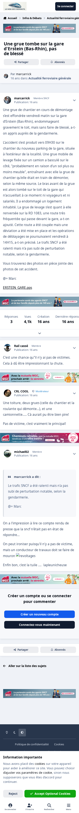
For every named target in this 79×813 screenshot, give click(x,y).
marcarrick (22, 98)
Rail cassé (21, 346)
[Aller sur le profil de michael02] (7, 453)
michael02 (21, 452)
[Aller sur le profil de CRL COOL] (7, 393)
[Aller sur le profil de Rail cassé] (7, 347)
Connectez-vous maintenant (39, 625)
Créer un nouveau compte (40, 614)
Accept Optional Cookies (52, 794)
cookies (40, 764)
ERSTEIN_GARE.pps (17, 287)
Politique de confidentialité (32, 744)
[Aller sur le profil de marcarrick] (6, 76)
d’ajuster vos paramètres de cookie (27, 773)
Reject (13, 794)
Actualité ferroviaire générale (49, 78)
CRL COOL (21, 391)
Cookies (59, 744)
